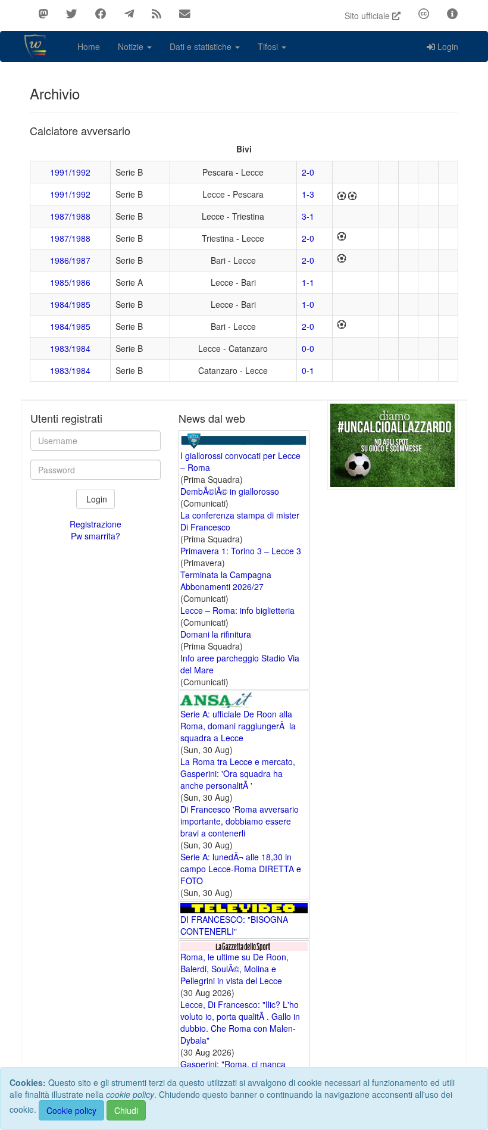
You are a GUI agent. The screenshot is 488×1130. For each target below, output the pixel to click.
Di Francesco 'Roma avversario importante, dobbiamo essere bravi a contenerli (239, 821)
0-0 (308, 348)
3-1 (308, 216)
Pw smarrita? (95, 536)
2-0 (308, 172)
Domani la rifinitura (215, 634)
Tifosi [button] (269, 46)
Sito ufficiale (368, 15)
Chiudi (126, 1110)
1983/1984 (70, 348)
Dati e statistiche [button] (202, 46)
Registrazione (95, 524)
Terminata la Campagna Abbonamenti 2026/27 (225, 580)
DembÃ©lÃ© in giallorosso (229, 491)
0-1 (308, 370)
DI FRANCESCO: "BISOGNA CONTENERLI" (234, 925)
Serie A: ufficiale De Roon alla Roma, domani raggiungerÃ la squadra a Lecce (238, 726)
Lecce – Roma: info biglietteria (237, 610)
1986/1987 (70, 260)
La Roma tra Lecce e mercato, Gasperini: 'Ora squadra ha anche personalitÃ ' (237, 773)
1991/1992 (70, 172)
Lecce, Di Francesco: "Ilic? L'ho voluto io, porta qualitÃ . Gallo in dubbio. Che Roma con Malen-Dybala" (240, 1022)
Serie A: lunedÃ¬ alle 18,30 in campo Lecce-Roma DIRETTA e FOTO (240, 868)
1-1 (308, 282)
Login (447, 46)
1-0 (308, 304)
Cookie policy (71, 1110)
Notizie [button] (132, 46)
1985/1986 (70, 282)
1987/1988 (70, 216)
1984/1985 (70, 304)
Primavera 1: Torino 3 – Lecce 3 (240, 551)
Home (88, 46)
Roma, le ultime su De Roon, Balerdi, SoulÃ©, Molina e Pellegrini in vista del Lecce (234, 969)
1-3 (308, 194)
